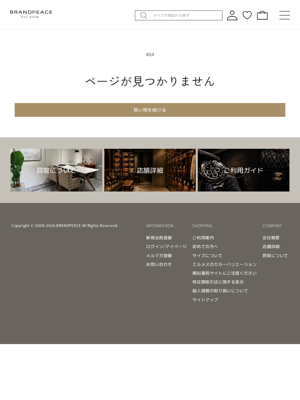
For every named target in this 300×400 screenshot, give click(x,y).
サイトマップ (205, 299)
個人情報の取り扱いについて (220, 290)
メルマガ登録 (159, 255)
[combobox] (186, 15)
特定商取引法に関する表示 (218, 282)
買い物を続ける (150, 110)
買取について (275, 255)
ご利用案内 (203, 237)
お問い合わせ (159, 264)
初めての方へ (205, 246)
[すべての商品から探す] (143, 15)
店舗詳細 (270, 246)
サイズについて (207, 255)
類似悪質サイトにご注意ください (224, 273)
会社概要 (270, 237)
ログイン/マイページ (166, 246)
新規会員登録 (159, 237)
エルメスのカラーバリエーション (224, 264)
